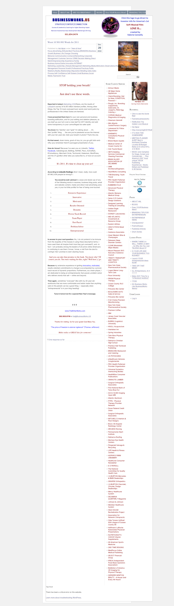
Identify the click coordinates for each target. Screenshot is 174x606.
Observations (110, 66)
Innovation (70, 63)
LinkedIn (51, 107)
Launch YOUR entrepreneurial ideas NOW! (140, 260)
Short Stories (137, 232)
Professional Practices (80, 68)
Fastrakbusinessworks (140, 119)
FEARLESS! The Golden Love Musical (140, 123)
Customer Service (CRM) (67, 58)
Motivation (100, 66)
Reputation (75, 71)
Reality (57, 71)
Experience (69, 61)
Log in (134, 298)
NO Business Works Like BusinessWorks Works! (139, 286)
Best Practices (74, 51)
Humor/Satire (60, 63)
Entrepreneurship (58, 61)
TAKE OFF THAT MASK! (138, 267)
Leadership (60, 66)
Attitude (65, 51)
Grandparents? (137, 223)
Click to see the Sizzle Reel (140, 115)
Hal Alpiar (62, 48)
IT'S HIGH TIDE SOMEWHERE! (138, 134)
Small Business (83, 73)
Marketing (87, 66)
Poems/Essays (137, 226)
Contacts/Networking (75, 56)
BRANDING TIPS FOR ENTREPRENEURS (140, 213)
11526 (134, 281)
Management (77, 66)
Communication (61, 56)
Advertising (57, 51)
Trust (63, 76)
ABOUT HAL (65, 12)
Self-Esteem (72, 73)
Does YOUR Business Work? (116, 12)
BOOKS (99, 12)
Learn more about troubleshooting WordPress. (63, 598)
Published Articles (139, 229)
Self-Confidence (60, 73)
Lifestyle (68, 66)
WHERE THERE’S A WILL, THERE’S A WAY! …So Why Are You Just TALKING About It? (140, 245)
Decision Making (84, 58)
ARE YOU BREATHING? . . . (83, 12)
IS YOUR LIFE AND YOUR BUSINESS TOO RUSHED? (140, 253)
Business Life (59, 53)
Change (67, 53)
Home (55, 12)
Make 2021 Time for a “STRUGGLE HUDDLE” (140, 277)
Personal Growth (64, 68)
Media (93, 66)
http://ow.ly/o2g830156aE (142, 130)
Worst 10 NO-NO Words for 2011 (63, 42)
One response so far (57, 340)
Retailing (83, 71)
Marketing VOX (69, 104)
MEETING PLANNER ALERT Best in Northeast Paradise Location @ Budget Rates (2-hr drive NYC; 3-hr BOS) (140, 143)
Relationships (66, 71)
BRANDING (84, 51)
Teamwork (57, 76)
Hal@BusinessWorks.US (82, 316)
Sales (89, 71)
